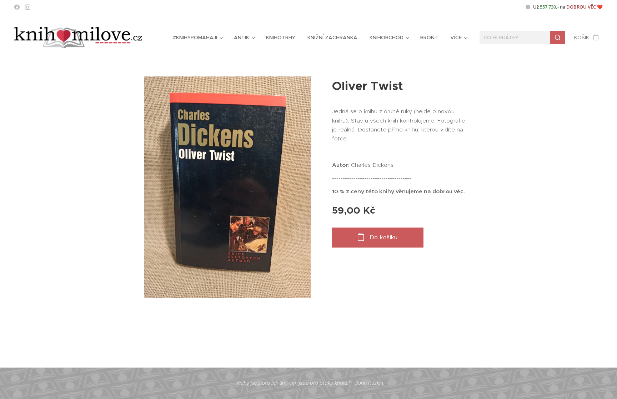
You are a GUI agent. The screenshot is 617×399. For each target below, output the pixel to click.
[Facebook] (16, 7)
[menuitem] (197, 37)
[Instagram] (27, 7)
